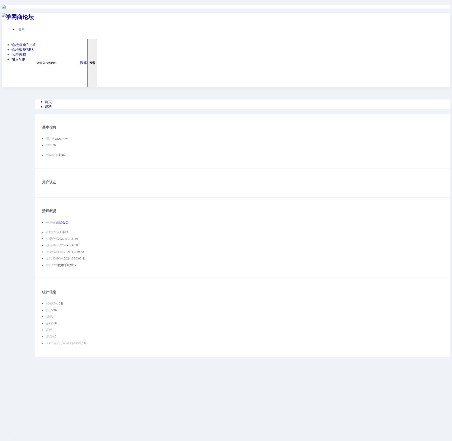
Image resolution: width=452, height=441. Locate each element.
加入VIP (18, 60)
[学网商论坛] (4, 7)
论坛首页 (23, 45)
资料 (48, 107)
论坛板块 (22, 50)
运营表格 (18, 55)
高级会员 (62, 222)
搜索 (83, 63)
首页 (48, 102)
